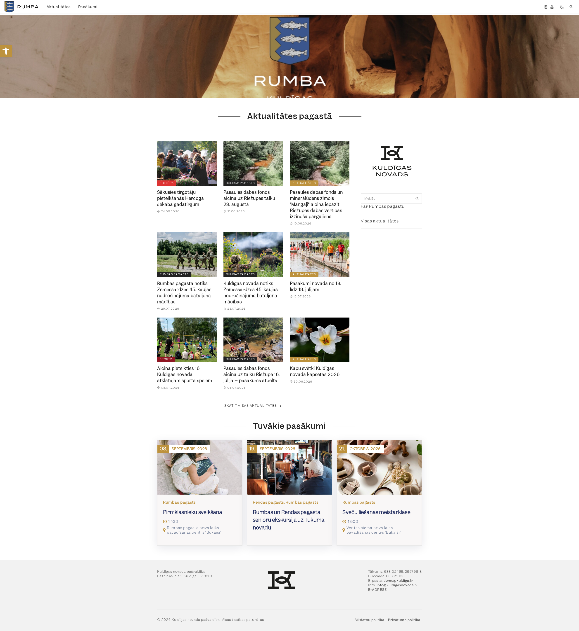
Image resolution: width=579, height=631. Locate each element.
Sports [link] (166, 359)
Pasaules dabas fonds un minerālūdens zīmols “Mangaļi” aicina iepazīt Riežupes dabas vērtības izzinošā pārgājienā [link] (316, 204)
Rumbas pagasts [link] (240, 183)
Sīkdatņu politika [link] (369, 620)
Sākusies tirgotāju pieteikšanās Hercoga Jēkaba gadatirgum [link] (180, 198)
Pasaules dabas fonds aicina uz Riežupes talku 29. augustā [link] (249, 198)
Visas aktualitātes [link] (380, 221)
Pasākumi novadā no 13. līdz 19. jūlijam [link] (315, 286)
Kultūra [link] (167, 183)
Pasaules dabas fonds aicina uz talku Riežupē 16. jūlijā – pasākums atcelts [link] (251, 374)
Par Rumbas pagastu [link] (383, 206)
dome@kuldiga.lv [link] (398, 580)
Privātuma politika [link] (404, 620)
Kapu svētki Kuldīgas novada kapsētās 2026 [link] (315, 371)
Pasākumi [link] (87, 6)
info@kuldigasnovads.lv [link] (397, 585)
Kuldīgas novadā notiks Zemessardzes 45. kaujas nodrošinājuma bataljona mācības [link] (250, 293)
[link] (6, 51)
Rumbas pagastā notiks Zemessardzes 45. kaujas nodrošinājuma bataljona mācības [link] (184, 293)
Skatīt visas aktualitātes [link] (250, 405)
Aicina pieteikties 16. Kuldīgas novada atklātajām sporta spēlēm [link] (184, 374)
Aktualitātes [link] (59, 6)
